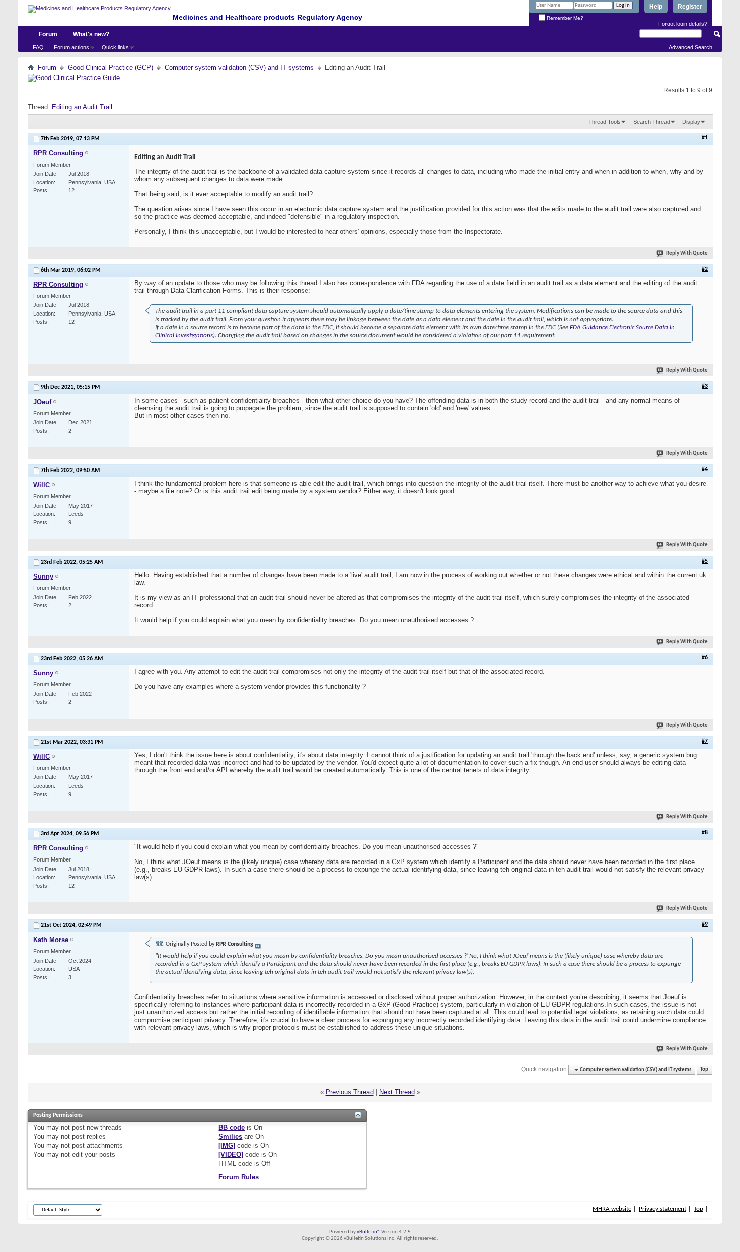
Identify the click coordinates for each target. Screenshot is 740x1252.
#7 (705, 741)
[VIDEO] (230, 1154)
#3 (705, 386)
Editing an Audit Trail (82, 107)
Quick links (115, 47)
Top (704, 1070)
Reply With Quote (687, 253)
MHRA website (612, 1209)
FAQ (38, 47)
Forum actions (71, 47)
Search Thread (651, 122)
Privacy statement (662, 1209)
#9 (705, 924)
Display (691, 122)
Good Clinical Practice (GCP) (110, 67)
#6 (705, 658)
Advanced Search (690, 47)
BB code (231, 1127)
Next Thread (397, 1092)
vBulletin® (368, 1232)
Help (655, 6)
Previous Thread (350, 1092)
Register (690, 6)
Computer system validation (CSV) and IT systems (239, 67)
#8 (705, 833)
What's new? (91, 34)
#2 (705, 269)
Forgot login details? (682, 24)
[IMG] (226, 1145)
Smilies (230, 1136)
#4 (705, 469)
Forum (48, 34)
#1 (705, 138)
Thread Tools (604, 122)
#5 (705, 561)
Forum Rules (238, 1177)
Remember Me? (564, 18)
